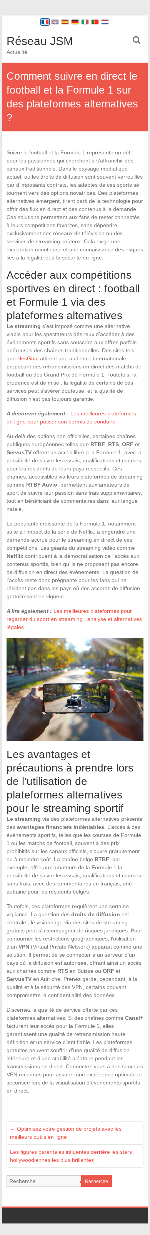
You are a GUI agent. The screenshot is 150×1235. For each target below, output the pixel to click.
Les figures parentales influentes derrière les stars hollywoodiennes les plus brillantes (71, 1156)
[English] (55, 22)
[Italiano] (85, 22)
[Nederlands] (105, 22)
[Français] (45, 22)
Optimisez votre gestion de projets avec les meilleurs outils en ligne (66, 1133)
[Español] (65, 22)
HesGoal (27, 358)
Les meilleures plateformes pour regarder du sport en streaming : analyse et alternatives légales (74, 619)
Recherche (96, 1181)
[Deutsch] (75, 22)
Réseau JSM (40, 41)
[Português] (95, 22)
